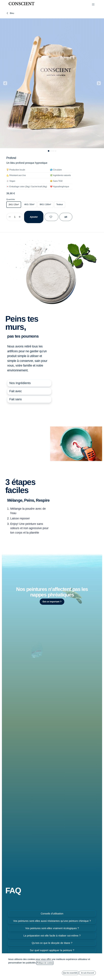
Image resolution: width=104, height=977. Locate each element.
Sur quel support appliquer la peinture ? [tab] (52, 950)
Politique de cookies (45, 963)
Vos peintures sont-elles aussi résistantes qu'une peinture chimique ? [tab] (52, 921)
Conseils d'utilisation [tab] (52, 913)
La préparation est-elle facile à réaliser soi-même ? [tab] (52, 935)
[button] (5, 83)
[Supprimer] (9, 217)
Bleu (11, 13)
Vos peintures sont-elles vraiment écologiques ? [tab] (52, 928)
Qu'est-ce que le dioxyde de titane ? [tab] (52, 943)
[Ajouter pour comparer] (65, 217)
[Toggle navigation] (93, 4)
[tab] (29, 383)
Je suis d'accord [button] (87, 973)
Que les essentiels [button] (70, 973)
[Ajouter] (20, 217)
